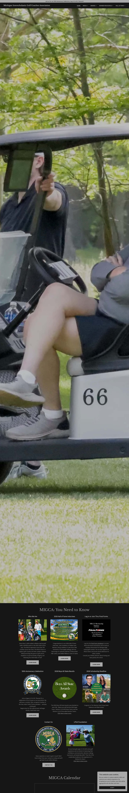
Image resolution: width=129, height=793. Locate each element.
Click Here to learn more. (64, 713)
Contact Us (48, 765)
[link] (27, 5)
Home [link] (78, 5)
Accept (112, 787)
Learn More (32, 662)
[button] (85, 6)
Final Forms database (97, 643)
